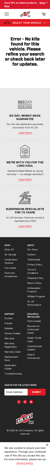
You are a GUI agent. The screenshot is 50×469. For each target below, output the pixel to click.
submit (36, 392)
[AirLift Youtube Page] (31, 402)
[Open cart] (44, 14)
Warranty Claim (12, 351)
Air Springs (10, 254)
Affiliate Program (36, 296)
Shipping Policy (35, 278)
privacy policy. (25, 463)
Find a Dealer (34, 321)
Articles (8, 323)
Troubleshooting (13, 373)
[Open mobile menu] (6, 14)
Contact (8, 318)
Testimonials (33, 259)
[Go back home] (25, 14)
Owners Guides (12, 333)
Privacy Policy (34, 264)
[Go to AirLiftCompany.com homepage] (25, 418)
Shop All (9, 249)
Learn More (25, 132)
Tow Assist (10, 268)
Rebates (8, 328)
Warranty (9, 338)
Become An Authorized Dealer (33, 329)
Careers (31, 254)
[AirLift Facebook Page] (19, 402)
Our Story (32, 249)
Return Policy (34, 283)
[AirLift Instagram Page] (25, 402)
